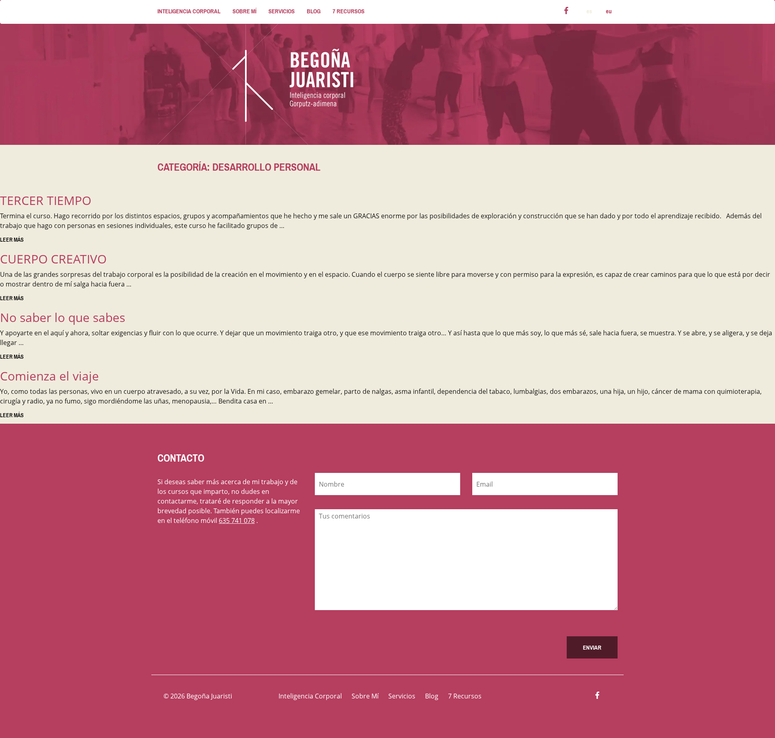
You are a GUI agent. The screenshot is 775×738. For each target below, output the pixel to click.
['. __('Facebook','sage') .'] (597, 696)
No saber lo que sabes (62, 317)
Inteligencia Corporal (188, 11)
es (589, 11)
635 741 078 (237, 520)
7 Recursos (348, 11)
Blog (313, 11)
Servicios (281, 11)
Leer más (12, 240)
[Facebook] (566, 11)
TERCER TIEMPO (45, 200)
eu (609, 11)
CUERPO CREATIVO (53, 259)
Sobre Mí (244, 11)
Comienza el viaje (49, 376)
